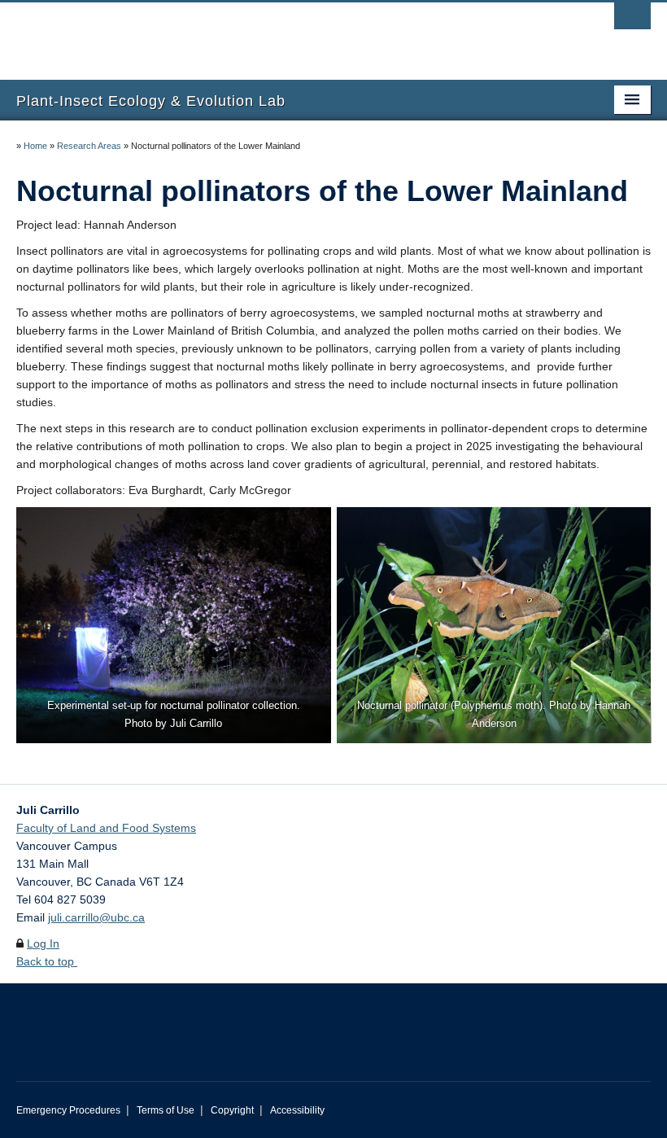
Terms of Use (165, 1110)
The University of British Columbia (286, 33)
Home (35, 146)
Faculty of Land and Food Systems (106, 827)
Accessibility (297, 1110)
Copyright (232, 1110)
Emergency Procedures (68, 1110)
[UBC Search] (632, 20)
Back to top (46, 961)
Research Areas (89, 146)
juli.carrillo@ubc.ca (96, 917)
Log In (43, 943)
